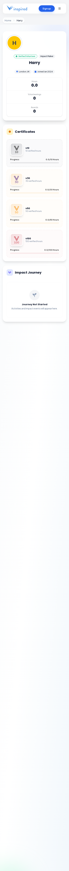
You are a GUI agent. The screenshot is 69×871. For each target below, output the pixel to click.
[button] (59, 8)
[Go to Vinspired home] (17, 8)
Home (8, 20)
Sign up (47, 8)
